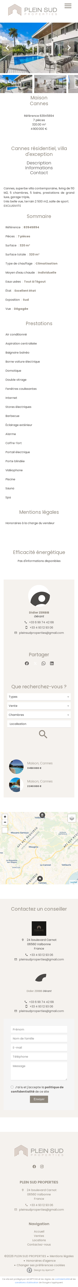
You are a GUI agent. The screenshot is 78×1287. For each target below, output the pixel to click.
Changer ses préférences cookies (41, 1265)
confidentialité (62, 1279)
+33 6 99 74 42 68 (41, 622)
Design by (43, 1270)
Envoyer (39, 1099)
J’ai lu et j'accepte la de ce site (37, 1089)
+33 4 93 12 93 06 (41, 627)
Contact (39, 173)
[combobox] (39, 696)
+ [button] (5, 816)
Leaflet (73, 882)
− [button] (5, 822)
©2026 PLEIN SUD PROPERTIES (25, 1256)
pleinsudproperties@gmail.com (41, 633)
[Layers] (72, 818)
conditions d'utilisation (26, 1282)
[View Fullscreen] (5, 830)
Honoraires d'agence (41, 1261)
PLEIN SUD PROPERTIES (39, 1182)
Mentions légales (62, 1256)
